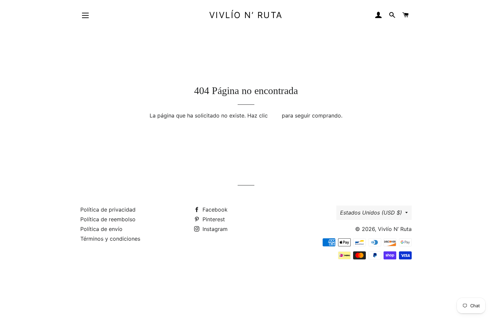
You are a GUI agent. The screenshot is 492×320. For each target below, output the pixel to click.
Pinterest (213, 219)
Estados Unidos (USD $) (371, 212)
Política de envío (101, 229)
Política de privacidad (108, 209)
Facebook (214, 209)
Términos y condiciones (110, 238)
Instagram (214, 229)
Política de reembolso (108, 219)
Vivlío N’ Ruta (246, 15)
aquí (274, 115)
